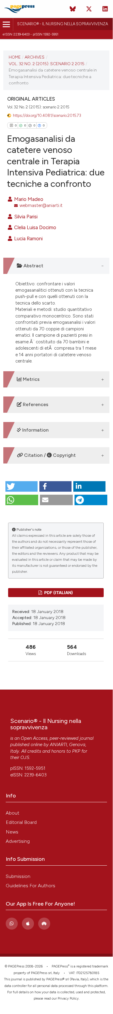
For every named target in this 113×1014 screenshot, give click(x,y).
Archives (34, 57)
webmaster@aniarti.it (41, 205)
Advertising (18, 841)
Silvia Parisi (25, 217)
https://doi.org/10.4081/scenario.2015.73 (47, 115)
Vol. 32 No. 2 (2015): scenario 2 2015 (46, 63)
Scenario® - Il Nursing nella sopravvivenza (62, 24)
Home (15, 57)
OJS (24, 757)
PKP (76, 751)
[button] (21, 486)
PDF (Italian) (58, 592)
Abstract (32, 266)
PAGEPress (60, 966)
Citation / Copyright (49, 455)
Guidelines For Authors (30, 885)
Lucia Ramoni (28, 238)
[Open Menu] (6, 24)
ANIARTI (58, 744)
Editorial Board (21, 822)
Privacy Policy (68, 998)
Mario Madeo (28, 199)
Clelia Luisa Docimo (34, 227)
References (35, 404)
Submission (18, 876)
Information (35, 430)
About (12, 813)
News (12, 832)
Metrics (31, 379)
